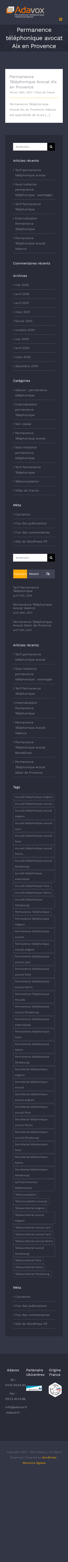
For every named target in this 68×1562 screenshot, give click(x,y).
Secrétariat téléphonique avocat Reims (31, 1122)
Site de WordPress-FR (31, 541)
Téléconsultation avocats (31, 1201)
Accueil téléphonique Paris (32, 885)
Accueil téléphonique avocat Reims (33, 851)
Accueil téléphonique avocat (33, 803)
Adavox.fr (13, 1412)
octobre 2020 (25, 330)
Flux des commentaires (32, 532)
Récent (34, 574)
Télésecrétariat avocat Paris (33, 1234)
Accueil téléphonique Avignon (34, 797)
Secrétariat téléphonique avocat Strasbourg (31, 1134)
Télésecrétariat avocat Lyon (33, 1227)
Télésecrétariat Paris (28, 1260)
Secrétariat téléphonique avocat (31, 1084)
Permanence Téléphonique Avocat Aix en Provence (33, 81)
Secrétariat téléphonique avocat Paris (31, 1109)
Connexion (23, 514)
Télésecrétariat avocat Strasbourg (29, 1250)
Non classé (23, 424)
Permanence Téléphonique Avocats (32, 996)
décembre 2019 (26, 366)
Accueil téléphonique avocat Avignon (33, 813)
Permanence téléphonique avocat (32, 934)
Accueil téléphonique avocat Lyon (33, 826)
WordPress (49, 1457)
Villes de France (44, 92)
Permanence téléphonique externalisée (32, 1022)
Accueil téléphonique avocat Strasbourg (33, 863)
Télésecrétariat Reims (29, 1267)
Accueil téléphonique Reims (33, 892)
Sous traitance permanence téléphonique (26, 453)
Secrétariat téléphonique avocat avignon (31, 1097)
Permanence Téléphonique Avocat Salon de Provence (32, 623)
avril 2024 (22, 294)
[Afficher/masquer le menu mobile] (61, 19)
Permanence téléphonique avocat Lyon (32, 959)
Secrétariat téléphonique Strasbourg (31, 1172)
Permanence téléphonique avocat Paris (32, 971)
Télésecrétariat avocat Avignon (29, 1217)
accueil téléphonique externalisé (28, 876)
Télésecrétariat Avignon (30, 1208)
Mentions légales (34, 1463)
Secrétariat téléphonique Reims (31, 1159)
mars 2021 (22, 312)
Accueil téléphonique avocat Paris (33, 838)
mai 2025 (22, 285)
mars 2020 (23, 357)
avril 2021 (22, 303)
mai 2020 (22, 339)
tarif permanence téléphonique (26, 1185)
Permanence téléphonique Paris (32, 1034)
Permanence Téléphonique (32, 911)
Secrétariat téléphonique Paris (31, 1147)
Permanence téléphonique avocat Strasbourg (32, 1009)
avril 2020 (22, 348)
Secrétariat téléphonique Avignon (31, 1072)
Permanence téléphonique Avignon (32, 921)
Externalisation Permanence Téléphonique (26, 224)
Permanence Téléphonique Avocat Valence (30, 243)
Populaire (20, 574)
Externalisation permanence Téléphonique (26, 410)
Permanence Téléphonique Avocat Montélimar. (30, 747)
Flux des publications (31, 523)
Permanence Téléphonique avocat (30, 435)
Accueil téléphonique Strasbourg (28, 902)
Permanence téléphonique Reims (32, 1047)
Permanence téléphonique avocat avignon (32, 946)
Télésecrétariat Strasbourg (32, 1274)
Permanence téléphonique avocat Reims (32, 984)
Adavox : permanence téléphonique (31, 392)
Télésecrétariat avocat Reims (34, 1241)
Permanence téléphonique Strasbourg (32, 1059)
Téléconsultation (27, 481)
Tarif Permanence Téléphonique (28, 469)
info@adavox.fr (16, 1407)
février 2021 (23, 321)
